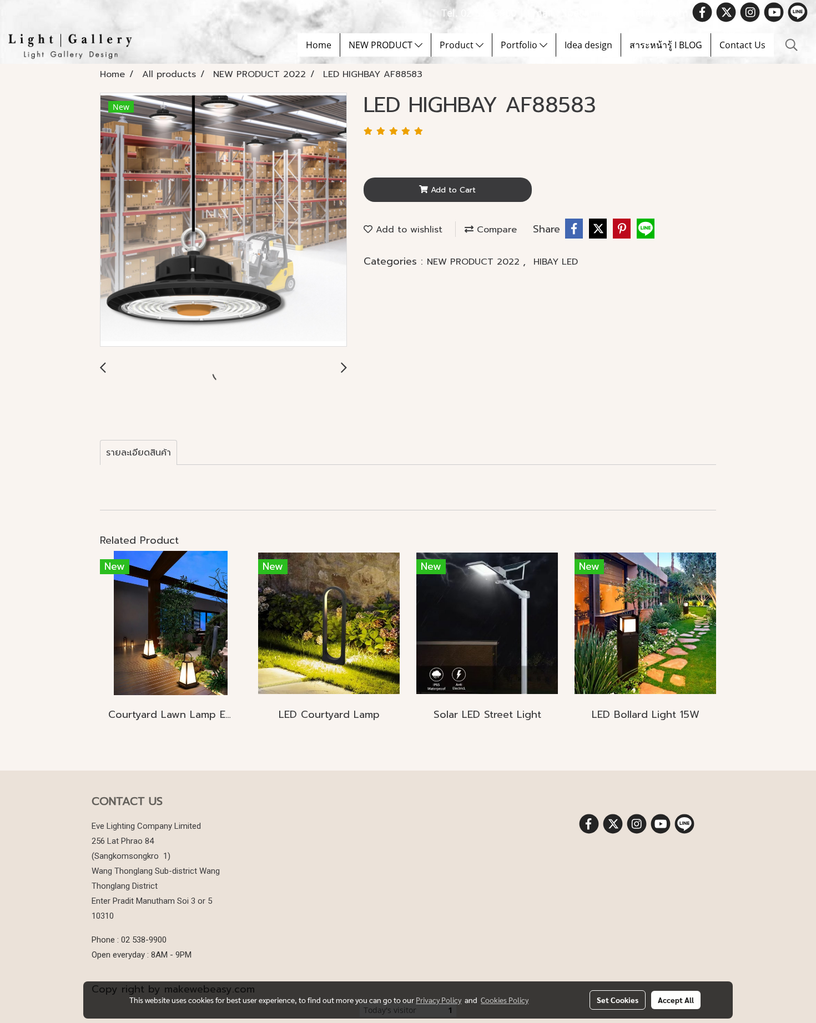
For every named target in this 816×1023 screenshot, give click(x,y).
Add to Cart (452, 190)
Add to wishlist (407, 229)
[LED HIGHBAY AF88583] (223, 220)
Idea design (588, 45)
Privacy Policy (438, 1000)
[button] (791, 44)
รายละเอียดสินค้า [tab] (138, 452)
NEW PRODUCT (382, 45)
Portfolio (520, 45)
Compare (495, 229)
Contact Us (742, 45)
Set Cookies (617, 1000)
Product (458, 45)
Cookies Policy (504, 1000)
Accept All (676, 1000)
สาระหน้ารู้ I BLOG (665, 45)
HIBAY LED (555, 262)
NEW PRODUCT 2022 (475, 262)
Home (318, 45)
